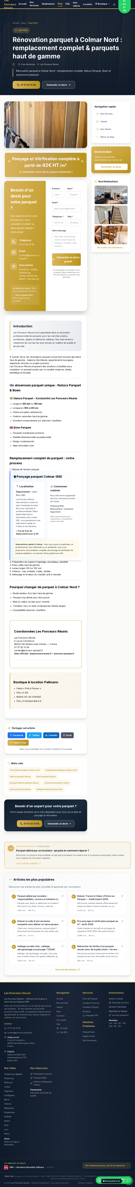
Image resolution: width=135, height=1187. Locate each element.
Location (87, 4)
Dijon (6, 1125)
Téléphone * (58, 216)
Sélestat (7, 1116)
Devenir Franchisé (117, 1007)
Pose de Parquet (90, 999)
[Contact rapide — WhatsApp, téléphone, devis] (128, 1180)
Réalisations (48, 3)
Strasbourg (9, 1078)
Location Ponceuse (91, 1003)
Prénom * (56, 188)
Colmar (7, 1087)
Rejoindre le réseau (118, 1011)
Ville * (70, 216)
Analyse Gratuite (116, 999)
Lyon (6, 1129)
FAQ (68, 3)
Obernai (7, 1104)
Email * (55, 202)
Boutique (102, 3)
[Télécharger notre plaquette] (114, 4)
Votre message (59, 230)
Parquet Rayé (89, 1032)
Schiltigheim (9, 1095)
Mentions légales (85, 1183)
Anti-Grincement (90, 1040)
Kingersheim (9, 1112)
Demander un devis (57, 85)
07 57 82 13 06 (28, 85)
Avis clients (76, 4)
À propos (61, 1016)
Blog (60, 3)
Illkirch (7, 1099)
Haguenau (8, 1091)
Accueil (22, 3)
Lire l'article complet (27, 863)
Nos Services (34, 4)
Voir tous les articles (66, 969)
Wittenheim (9, 1108)
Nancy (7, 1134)
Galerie (60, 1007)
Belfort (7, 1121)
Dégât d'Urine (89, 1036)
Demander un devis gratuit (68, 259)
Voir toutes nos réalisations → (111, 247)
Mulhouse (8, 1082)
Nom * (70, 188)
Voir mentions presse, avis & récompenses (106, 1165)
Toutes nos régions (13, 1074)
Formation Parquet (90, 1007)
